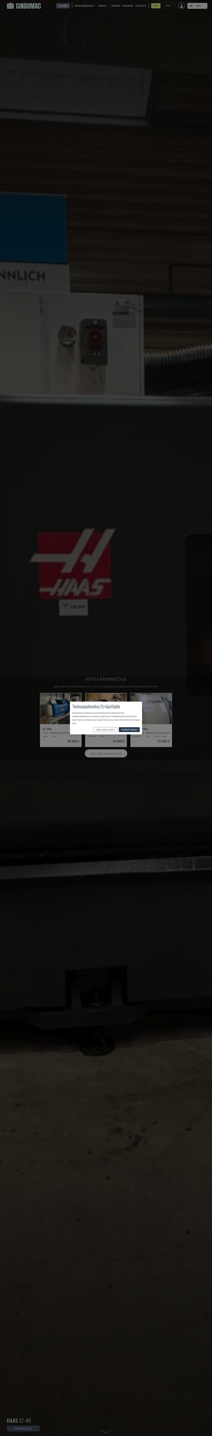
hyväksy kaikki (129, 729)
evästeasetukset (105, 729)
